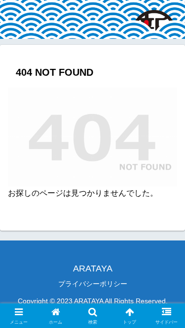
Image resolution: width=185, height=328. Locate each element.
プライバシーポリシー (92, 284)
